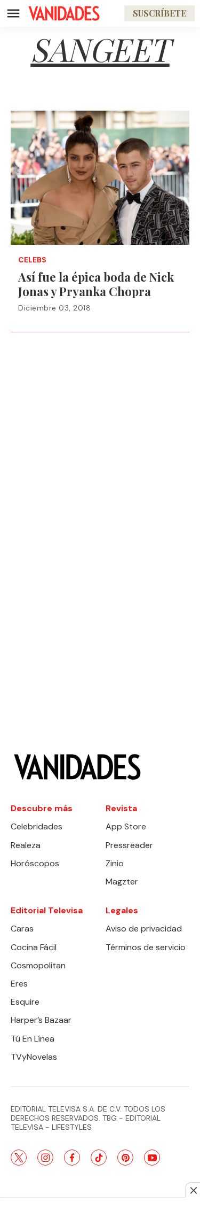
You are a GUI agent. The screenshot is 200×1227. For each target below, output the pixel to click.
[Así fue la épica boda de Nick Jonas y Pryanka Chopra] (100, 178)
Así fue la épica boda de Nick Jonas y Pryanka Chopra (96, 284)
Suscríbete (159, 13)
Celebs (32, 260)
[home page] (64, 13)
